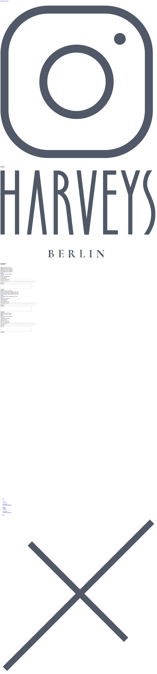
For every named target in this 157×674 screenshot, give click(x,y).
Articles (4, 508)
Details (1, 272)
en (3, 499)
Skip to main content (4, 1)
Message (2, 283)
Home (4, 507)
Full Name (2, 280)
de (3, 498)
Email (1, 282)
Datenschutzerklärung (7, 504)
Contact (4, 501)
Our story (5, 509)
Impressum (5, 503)
